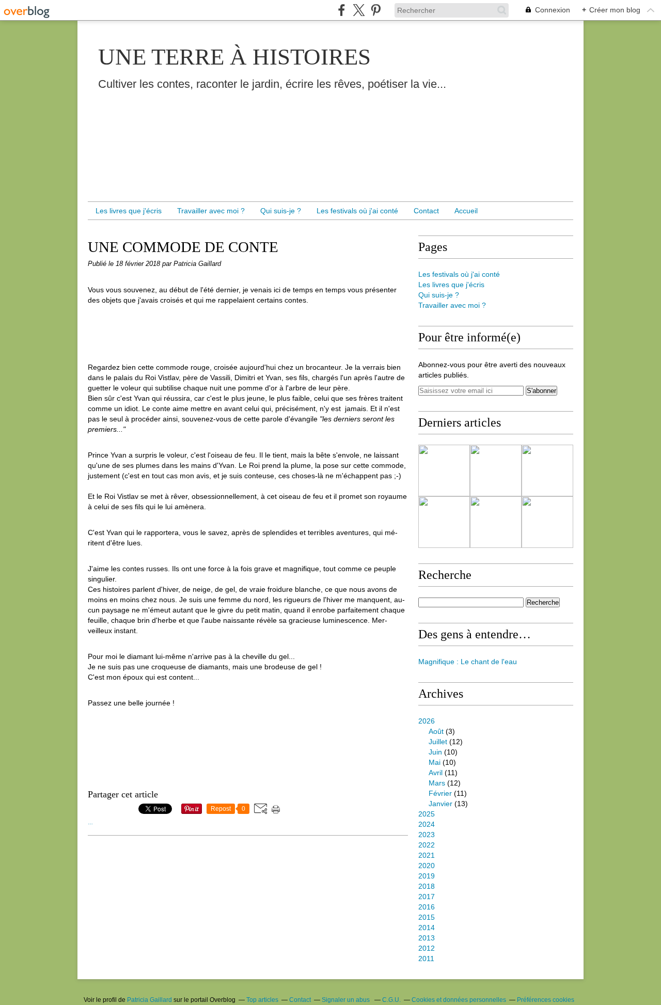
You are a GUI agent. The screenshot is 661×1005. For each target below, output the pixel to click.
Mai (434, 762)
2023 (426, 834)
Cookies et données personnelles (459, 999)
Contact (426, 211)
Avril (436, 772)
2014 (426, 927)
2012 (426, 948)
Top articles (262, 999)
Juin (435, 752)
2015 (426, 917)
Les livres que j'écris (129, 211)
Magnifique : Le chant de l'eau (467, 661)
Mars (437, 783)
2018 (426, 886)
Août (436, 731)
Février (440, 793)
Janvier (440, 803)
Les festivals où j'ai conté (357, 211)
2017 (426, 896)
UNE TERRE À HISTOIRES (234, 57)
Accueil (466, 211)
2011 (426, 958)
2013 (426, 938)
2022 (426, 845)
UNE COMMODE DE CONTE (183, 247)
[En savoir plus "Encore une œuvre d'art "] (496, 522)
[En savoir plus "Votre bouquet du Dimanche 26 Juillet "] (547, 522)
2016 (426, 907)
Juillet (438, 741)
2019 (426, 876)
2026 (426, 721)
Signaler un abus (346, 999)
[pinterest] (375, 10)
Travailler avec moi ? (211, 211)
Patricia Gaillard (149, 999)
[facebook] (341, 10)
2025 (426, 814)
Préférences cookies (545, 999)
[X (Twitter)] (358, 10)
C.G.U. (391, 999)
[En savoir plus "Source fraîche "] (496, 470)
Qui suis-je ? (280, 211)
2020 (426, 865)
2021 (426, 855)
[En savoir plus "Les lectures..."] (444, 470)
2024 (426, 824)
